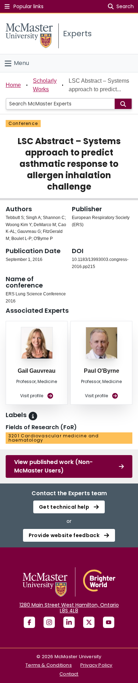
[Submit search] (123, 104)
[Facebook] (29, 622)
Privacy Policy (96, 665)
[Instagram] (49, 622)
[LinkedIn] (69, 622)
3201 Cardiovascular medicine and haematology (53, 438)
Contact (68, 674)
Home (13, 85)
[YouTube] (108, 622)
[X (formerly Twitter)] (88, 622)
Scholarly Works (45, 85)
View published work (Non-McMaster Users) (53, 466)
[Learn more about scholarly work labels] (33, 416)
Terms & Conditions (48, 665)
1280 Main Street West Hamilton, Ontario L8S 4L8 (69, 607)
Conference (23, 123)
